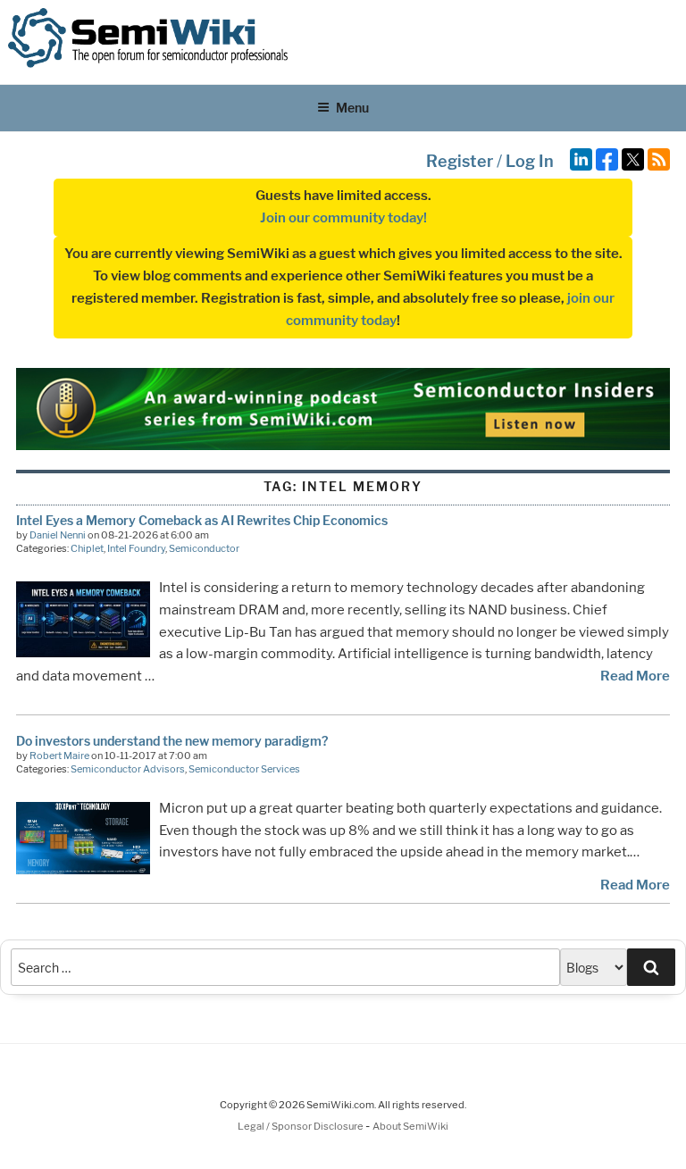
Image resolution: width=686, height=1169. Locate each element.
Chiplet (87, 548)
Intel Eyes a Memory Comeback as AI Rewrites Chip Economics (202, 520)
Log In (530, 161)
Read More (635, 676)
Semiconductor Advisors (128, 769)
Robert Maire (59, 755)
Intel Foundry (136, 548)
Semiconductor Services (244, 769)
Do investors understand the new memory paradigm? (172, 740)
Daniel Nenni (57, 535)
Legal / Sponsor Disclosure (301, 1126)
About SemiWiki (410, 1126)
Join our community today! (343, 218)
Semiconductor (204, 548)
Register (459, 161)
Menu (352, 107)
